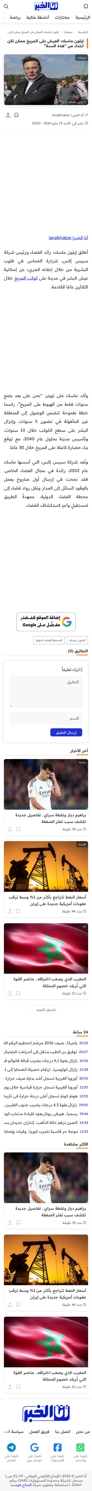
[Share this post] (8, 115)
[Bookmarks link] (86, 6)
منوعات (68, 32)
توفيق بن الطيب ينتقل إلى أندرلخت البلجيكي (40, 1051)
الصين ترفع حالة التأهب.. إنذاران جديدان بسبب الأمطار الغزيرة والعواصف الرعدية (41, 1122)
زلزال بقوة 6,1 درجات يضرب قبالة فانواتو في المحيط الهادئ (41, 1060)
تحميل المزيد (46, 1009)
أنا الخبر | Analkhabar (68, 115)
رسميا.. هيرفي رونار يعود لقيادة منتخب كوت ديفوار (41, 1113)
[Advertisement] (46, 185)
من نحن (83, 1431)
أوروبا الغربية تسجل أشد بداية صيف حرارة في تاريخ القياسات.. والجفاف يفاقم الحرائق (40, 1078)
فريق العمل (39, 1431)
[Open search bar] (6, 6)
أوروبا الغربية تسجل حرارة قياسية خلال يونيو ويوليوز (41, 1087)
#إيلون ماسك (77, 640)
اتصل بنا (62, 1431)
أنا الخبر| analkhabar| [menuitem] (68, 237)
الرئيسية (83, 17)
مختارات (62, 17)
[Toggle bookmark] (16, 115)
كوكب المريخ (26, 278)
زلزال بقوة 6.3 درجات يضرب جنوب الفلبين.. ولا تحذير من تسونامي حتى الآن (40, 1104)
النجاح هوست (21, 1485)
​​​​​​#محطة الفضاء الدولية (49, 640)
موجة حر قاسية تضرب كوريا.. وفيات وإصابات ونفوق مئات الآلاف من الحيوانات (41, 1131)
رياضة (15, 17)
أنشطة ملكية (37, 17)
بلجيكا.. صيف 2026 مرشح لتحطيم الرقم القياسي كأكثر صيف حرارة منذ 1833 (40, 1042)
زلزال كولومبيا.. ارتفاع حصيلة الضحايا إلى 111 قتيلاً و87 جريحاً (41, 1069)
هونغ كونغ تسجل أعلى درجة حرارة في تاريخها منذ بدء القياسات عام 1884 (41, 1095)
